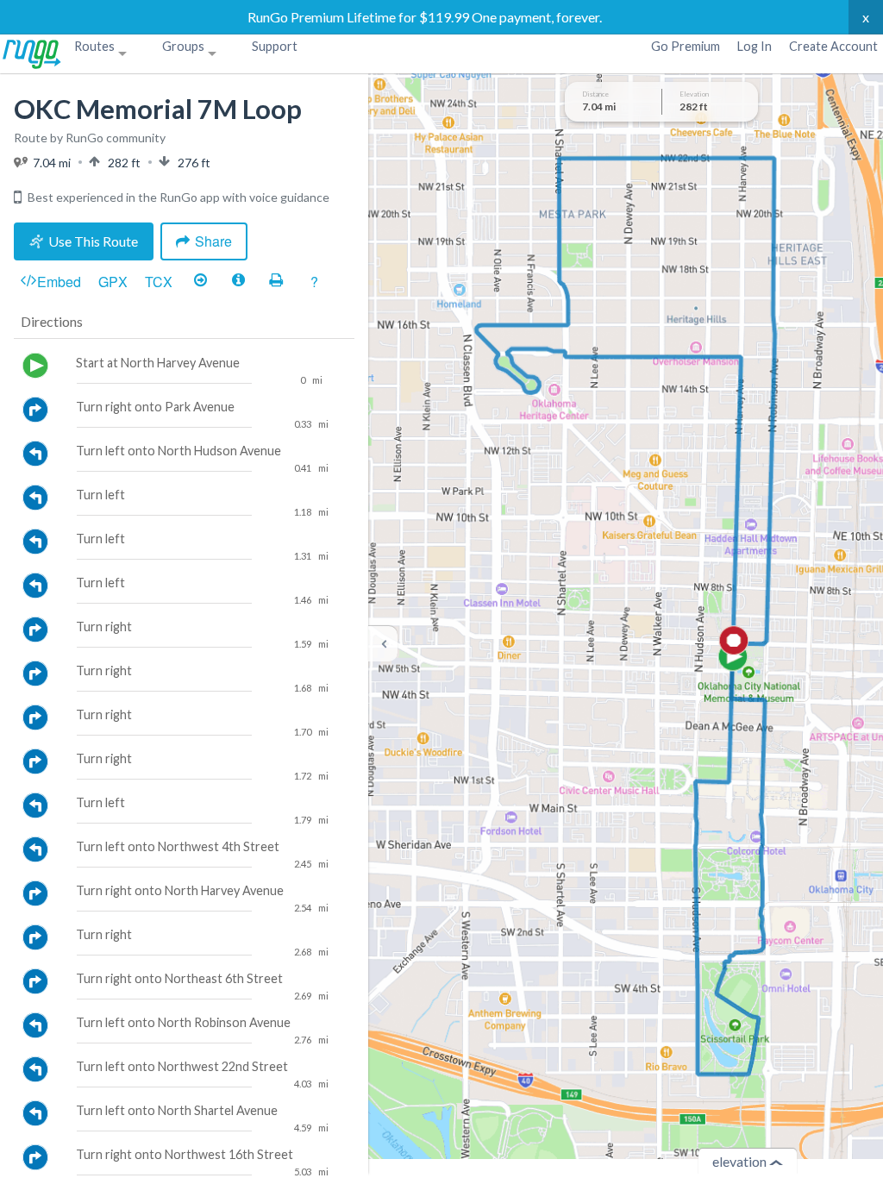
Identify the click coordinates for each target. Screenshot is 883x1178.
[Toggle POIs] (238, 281)
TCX (158, 281)
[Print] (276, 281)
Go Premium (685, 46)
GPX (113, 281)
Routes (94, 46)
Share (213, 241)
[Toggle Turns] (200, 281)
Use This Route (93, 241)
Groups (183, 46)
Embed (59, 281)
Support (274, 46)
